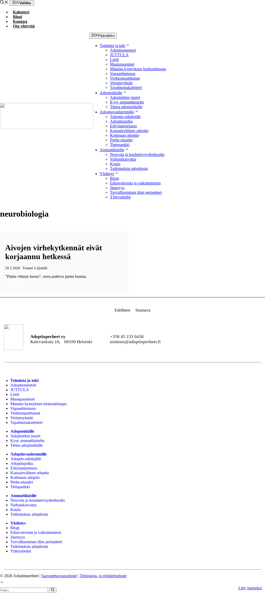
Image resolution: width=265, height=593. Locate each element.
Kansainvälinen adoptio (129, 130)
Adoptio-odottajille (125, 116)
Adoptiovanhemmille (117, 112)
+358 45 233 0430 (127, 336)
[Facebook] (188, 339)
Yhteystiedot (120, 197)
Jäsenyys (117, 187)
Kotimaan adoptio (124, 135)
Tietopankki (119, 144)
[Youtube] (215, 339)
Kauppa (20, 21)
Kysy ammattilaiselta (127, 102)
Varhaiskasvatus (123, 159)
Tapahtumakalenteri (126, 87)
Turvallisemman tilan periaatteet (136, 192)
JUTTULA (119, 55)
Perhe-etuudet (121, 140)
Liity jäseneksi (250, 588)
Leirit (114, 59)
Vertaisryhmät (121, 83)
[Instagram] (201, 339)
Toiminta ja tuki (112, 45)
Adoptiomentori (123, 50)
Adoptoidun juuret (125, 97)
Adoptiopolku (121, 121)
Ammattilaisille (112, 150)
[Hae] (52, 590)
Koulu (115, 164)
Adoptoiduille (111, 93)
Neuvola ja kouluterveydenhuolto (137, 154)
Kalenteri (21, 12)
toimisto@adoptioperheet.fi (135, 341)
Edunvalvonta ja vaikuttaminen (135, 183)
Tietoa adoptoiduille (126, 107)
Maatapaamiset (122, 64)
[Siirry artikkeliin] (64, 263)
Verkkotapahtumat (125, 78)
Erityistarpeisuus (123, 126)
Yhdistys (107, 173)
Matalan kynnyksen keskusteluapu (138, 69)
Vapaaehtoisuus (122, 73)
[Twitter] (243, 339)
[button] (4, 3)
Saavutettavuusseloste (59, 576)
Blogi (17, 17)
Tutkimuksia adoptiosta (129, 168)
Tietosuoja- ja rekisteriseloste (103, 576)
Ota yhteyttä (24, 26)
